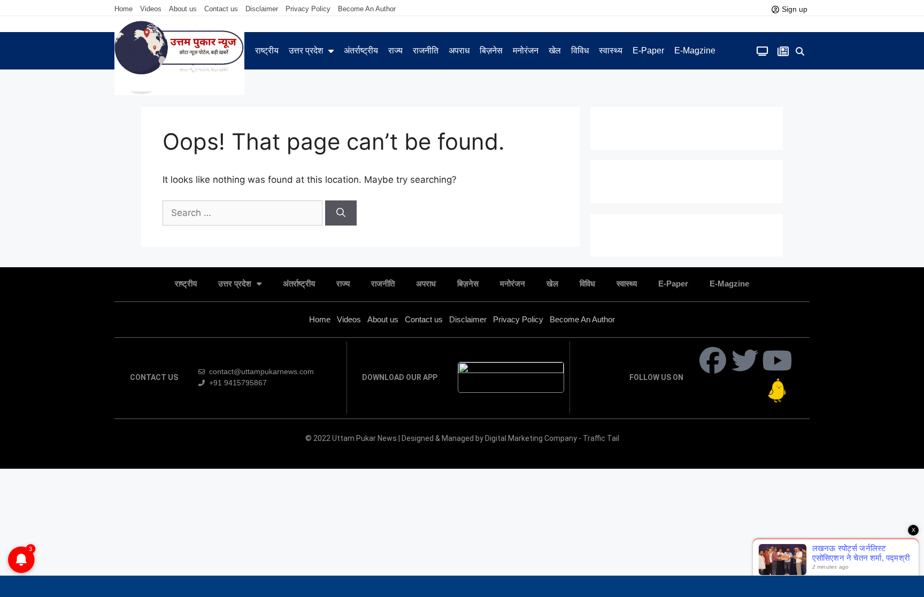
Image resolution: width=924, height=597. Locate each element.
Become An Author (367, 9)
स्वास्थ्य (610, 50)
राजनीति (425, 50)
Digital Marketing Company (532, 438)
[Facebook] (712, 360)
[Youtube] (777, 360)
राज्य (395, 50)
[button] (800, 51)
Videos (150, 9)
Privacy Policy (308, 9)
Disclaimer (261, 9)
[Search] (341, 213)
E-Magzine (694, 50)
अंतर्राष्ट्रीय (361, 50)
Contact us (221, 9)
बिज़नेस (491, 50)
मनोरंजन (525, 50)
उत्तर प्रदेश (306, 50)
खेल (555, 50)
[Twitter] (745, 360)
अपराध (459, 50)
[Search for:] (244, 212)
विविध (580, 50)
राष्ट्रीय (267, 50)
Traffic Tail (601, 438)
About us (183, 9)
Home (123, 9)
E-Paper (648, 50)
